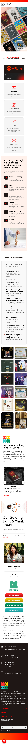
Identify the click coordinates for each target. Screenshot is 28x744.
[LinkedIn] (14, 560)
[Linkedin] (7, 730)
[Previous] (12, 52)
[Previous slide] (5, 482)
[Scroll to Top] (25, 736)
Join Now (5, 537)
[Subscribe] (25, 727)
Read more (6, 495)
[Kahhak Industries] (6, 4)
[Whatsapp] (9, 730)
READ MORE (21, 48)
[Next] (15, 52)
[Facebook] (1, 730)
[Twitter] (5, 730)
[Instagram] (3, 730)
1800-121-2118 (5, 720)
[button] (7, 353)
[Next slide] (23, 482)
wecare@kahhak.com (7, 719)
